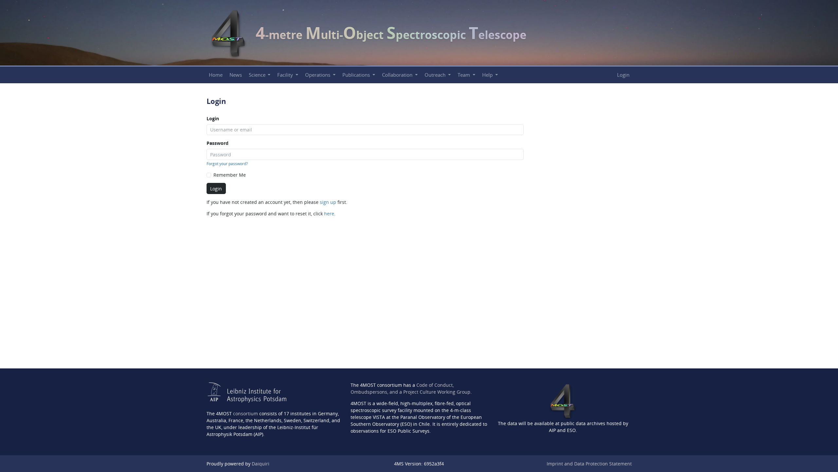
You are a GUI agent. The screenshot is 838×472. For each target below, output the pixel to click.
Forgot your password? (227, 164)
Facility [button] (285, 74)
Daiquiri (260, 464)
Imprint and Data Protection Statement (589, 464)
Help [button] (488, 74)
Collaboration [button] (398, 74)
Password (217, 143)
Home (216, 74)
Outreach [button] (436, 74)
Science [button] (258, 74)
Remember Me (229, 175)
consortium (245, 413)
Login (623, 74)
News (235, 74)
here (329, 213)
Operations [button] (318, 74)
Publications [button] (356, 74)
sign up (328, 202)
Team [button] (464, 74)
